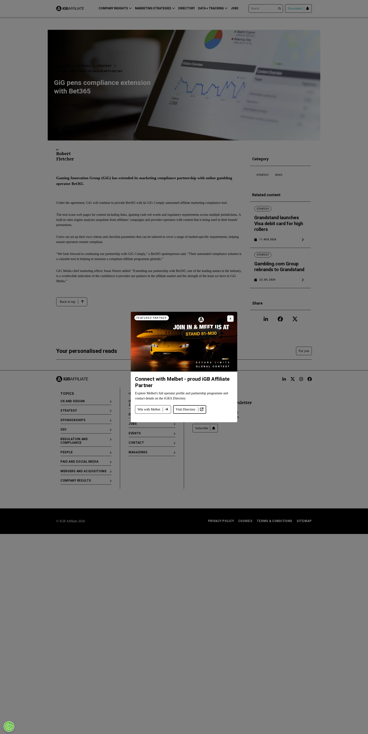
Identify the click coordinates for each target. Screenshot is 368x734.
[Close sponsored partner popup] (230, 318)
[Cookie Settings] (9, 726)
